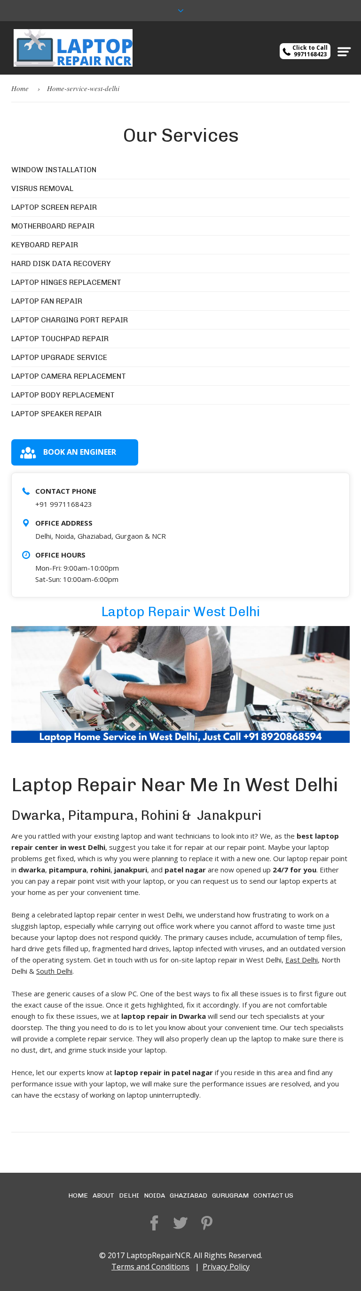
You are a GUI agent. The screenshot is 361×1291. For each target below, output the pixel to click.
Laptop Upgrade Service (59, 357)
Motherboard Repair (52, 226)
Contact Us (273, 1195)
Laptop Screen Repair (54, 207)
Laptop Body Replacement (63, 394)
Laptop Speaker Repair (56, 413)
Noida (154, 1195)
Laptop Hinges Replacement (66, 282)
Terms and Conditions (150, 1266)
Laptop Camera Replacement (68, 376)
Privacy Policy (226, 1266)
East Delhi (301, 959)
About (103, 1195)
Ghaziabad (188, 1195)
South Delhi (54, 971)
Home (20, 88)
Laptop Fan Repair (46, 301)
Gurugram (230, 1195)
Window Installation (53, 169)
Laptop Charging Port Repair (69, 319)
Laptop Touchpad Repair (60, 338)
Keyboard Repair (44, 244)
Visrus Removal (42, 188)
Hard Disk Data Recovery (61, 263)
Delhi (129, 1195)
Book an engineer (79, 452)
